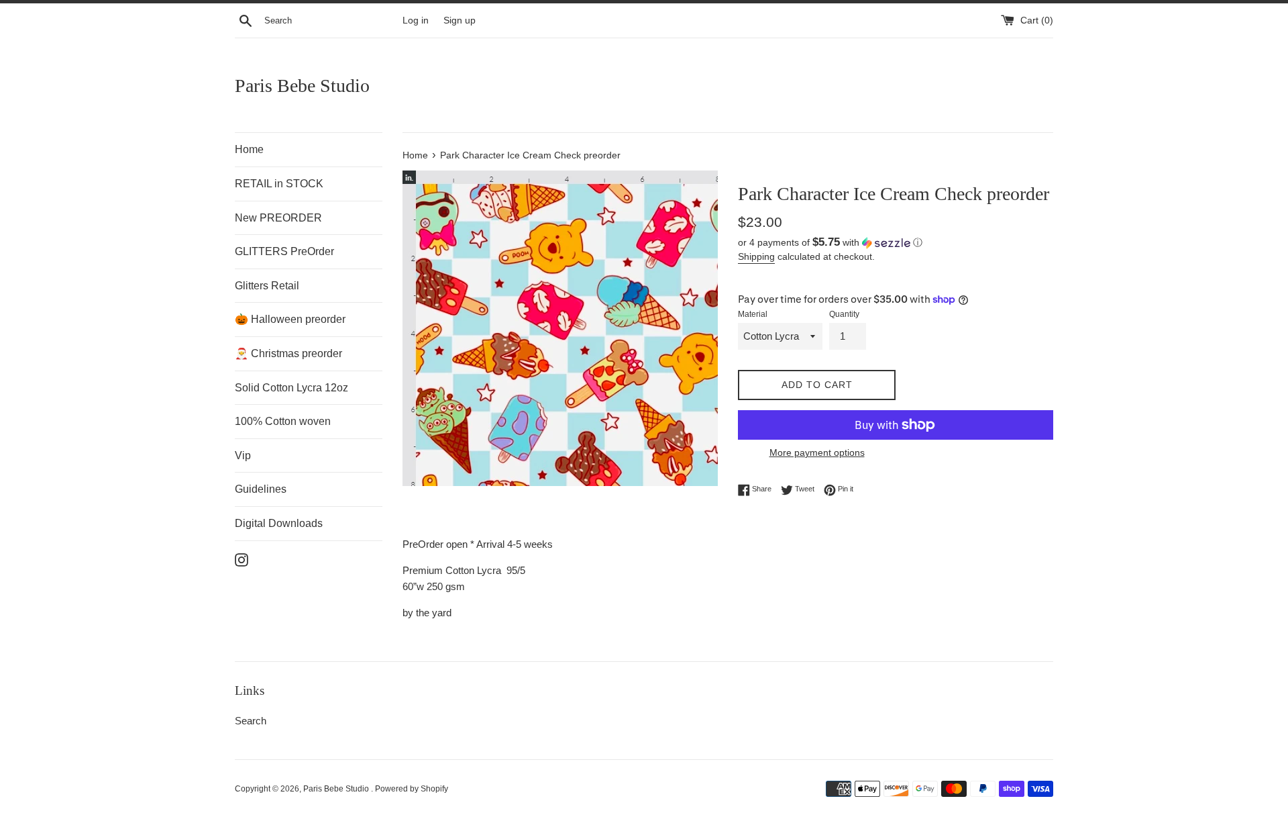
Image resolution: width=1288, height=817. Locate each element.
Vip (243, 455)
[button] (895, 242)
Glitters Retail (267, 285)
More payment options (817, 452)
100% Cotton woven (283, 421)
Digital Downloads (279, 523)
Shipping (756, 256)
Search (250, 720)
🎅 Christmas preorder (288, 353)
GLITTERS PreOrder (284, 251)
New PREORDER (278, 218)
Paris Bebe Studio (302, 85)
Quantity (844, 314)
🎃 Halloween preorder (290, 319)
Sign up (459, 20)
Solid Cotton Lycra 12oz (291, 387)
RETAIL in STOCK (279, 183)
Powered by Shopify (411, 789)
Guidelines (260, 489)
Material (752, 314)
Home (249, 149)
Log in (415, 20)
